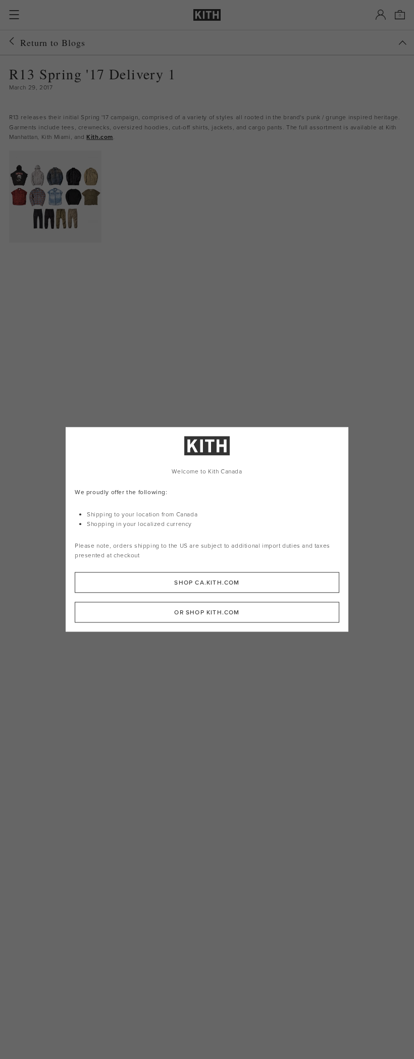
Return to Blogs (52, 42)
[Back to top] (402, 42)
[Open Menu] (14, 15)
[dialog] (207, 529)
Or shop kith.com (206, 612)
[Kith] (207, 15)
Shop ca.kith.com (206, 583)
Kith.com (99, 136)
